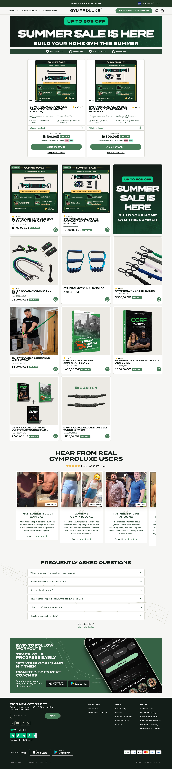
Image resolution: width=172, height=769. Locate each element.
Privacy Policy (32, 762)
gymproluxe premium (134, 10)
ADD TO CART (56, 147)
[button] (30, 100)
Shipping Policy (149, 717)
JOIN (52, 715)
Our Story (120, 709)
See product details (56, 152)
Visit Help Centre (86, 627)
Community (122, 721)
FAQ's (118, 725)
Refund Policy (148, 713)
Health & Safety (149, 725)
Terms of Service (17, 762)
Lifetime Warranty (150, 721)
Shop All (93, 709)
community (50, 10)
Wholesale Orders (150, 729)
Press (118, 713)
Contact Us (146, 709)
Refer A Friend (123, 717)
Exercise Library (97, 713)
